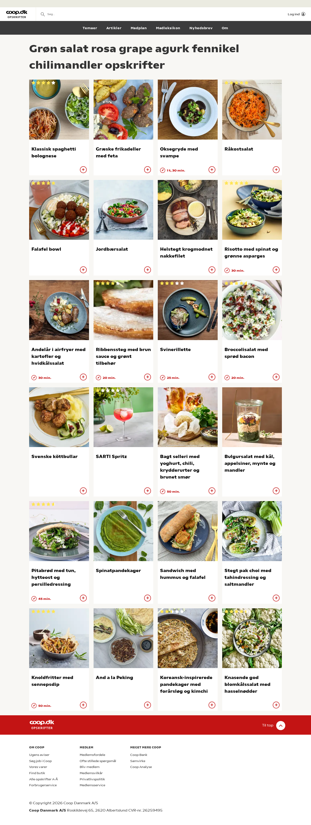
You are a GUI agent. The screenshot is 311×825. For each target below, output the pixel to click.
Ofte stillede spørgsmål (98, 761)
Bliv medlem (89, 767)
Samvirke (137, 761)
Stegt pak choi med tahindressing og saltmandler (247, 577)
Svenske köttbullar (54, 456)
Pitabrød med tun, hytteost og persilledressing (53, 577)
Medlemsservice (92, 785)
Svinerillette (175, 349)
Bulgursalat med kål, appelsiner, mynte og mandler (249, 463)
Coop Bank (138, 755)
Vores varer (38, 767)
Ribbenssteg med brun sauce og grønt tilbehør (123, 356)
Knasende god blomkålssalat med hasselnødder (247, 684)
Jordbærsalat (112, 249)
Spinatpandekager (118, 570)
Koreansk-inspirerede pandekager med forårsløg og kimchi (186, 684)
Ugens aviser (39, 755)
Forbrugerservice (43, 785)
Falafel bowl (46, 249)
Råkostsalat (238, 149)
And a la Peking (114, 677)
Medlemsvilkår (91, 773)
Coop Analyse (141, 767)
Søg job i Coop (40, 761)
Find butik (37, 773)
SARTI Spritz (111, 456)
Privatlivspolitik (92, 779)
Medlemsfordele (92, 755)
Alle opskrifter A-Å (43, 779)
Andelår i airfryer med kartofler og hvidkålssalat (58, 356)
